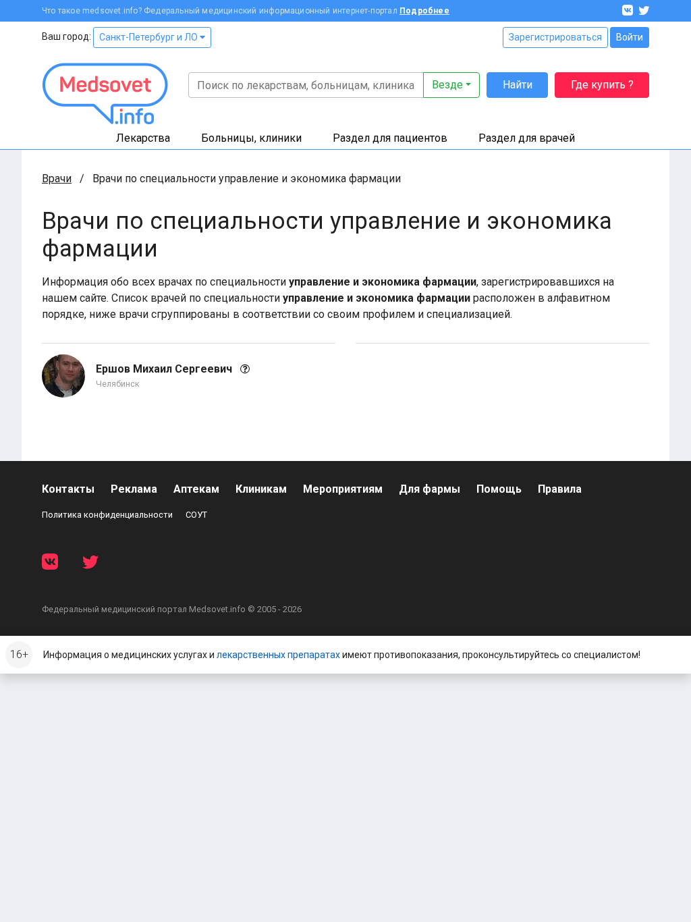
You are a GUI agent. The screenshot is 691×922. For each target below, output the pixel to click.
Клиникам (261, 489)
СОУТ (196, 515)
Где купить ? (602, 84)
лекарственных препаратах (278, 654)
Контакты (68, 489)
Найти (517, 84)
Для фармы (429, 489)
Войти (629, 37)
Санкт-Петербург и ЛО (149, 37)
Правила (560, 489)
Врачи (57, 178)
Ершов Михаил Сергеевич (165, 368)
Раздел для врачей (526, 138)
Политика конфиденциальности (107, 515)
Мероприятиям (343, 489)
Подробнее (424, 11)
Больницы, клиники (251, 138)
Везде (447, 84)
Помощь (499, 489)
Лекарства (143, 138)
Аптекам (196, 489)
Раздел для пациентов (390, 138)
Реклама (134, 489)
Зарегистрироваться (555, 37)
